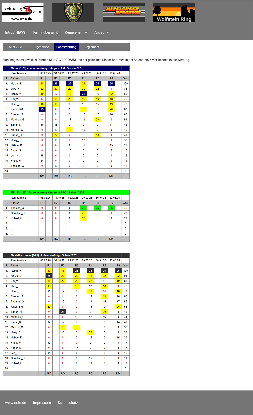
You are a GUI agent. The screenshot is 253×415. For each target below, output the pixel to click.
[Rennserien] (85, 32)
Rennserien (74, 32)
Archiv (99, 32)
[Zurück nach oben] (246, 408)
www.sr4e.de (15, 403)
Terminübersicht (45, 32)
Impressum (42, 403)
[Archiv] (106, 32)
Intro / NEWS (15, 32)
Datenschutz (68, 403)
